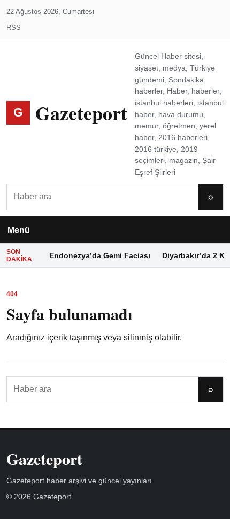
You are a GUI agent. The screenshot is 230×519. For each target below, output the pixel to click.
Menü (18, 230)
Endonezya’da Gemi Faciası (99, 255)
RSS (13, 28)
